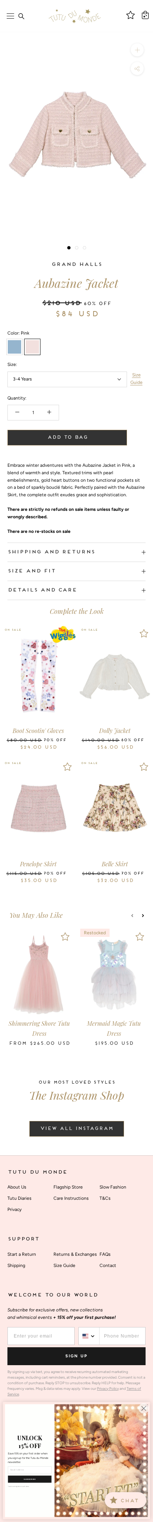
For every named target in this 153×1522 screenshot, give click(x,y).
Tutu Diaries (19, 1198)
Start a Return (21, 1254)
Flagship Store (68, 1187)
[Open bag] (145, 15)
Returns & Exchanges (75, 1254)
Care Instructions (71, 1198)
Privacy (14, 1209)
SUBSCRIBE (30, 1479)
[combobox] (89, 1336)
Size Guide (136, 378)
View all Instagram (76, 1129)
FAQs (105, 1254)
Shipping (16, 1265)
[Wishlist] (67, 633)
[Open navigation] (10, 16)
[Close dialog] (144, 1408)
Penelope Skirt (38, 864)
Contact (108, 1265)
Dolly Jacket (114, 730)
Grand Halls (76, 264)
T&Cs (105, 1198)
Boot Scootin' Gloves (38, 730)
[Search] (21, 16)
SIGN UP (76, 1356)
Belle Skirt (115, 864)
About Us (16, 1187)
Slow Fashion (113, 1187)
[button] (132, 915)
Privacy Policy (108, 1388)
